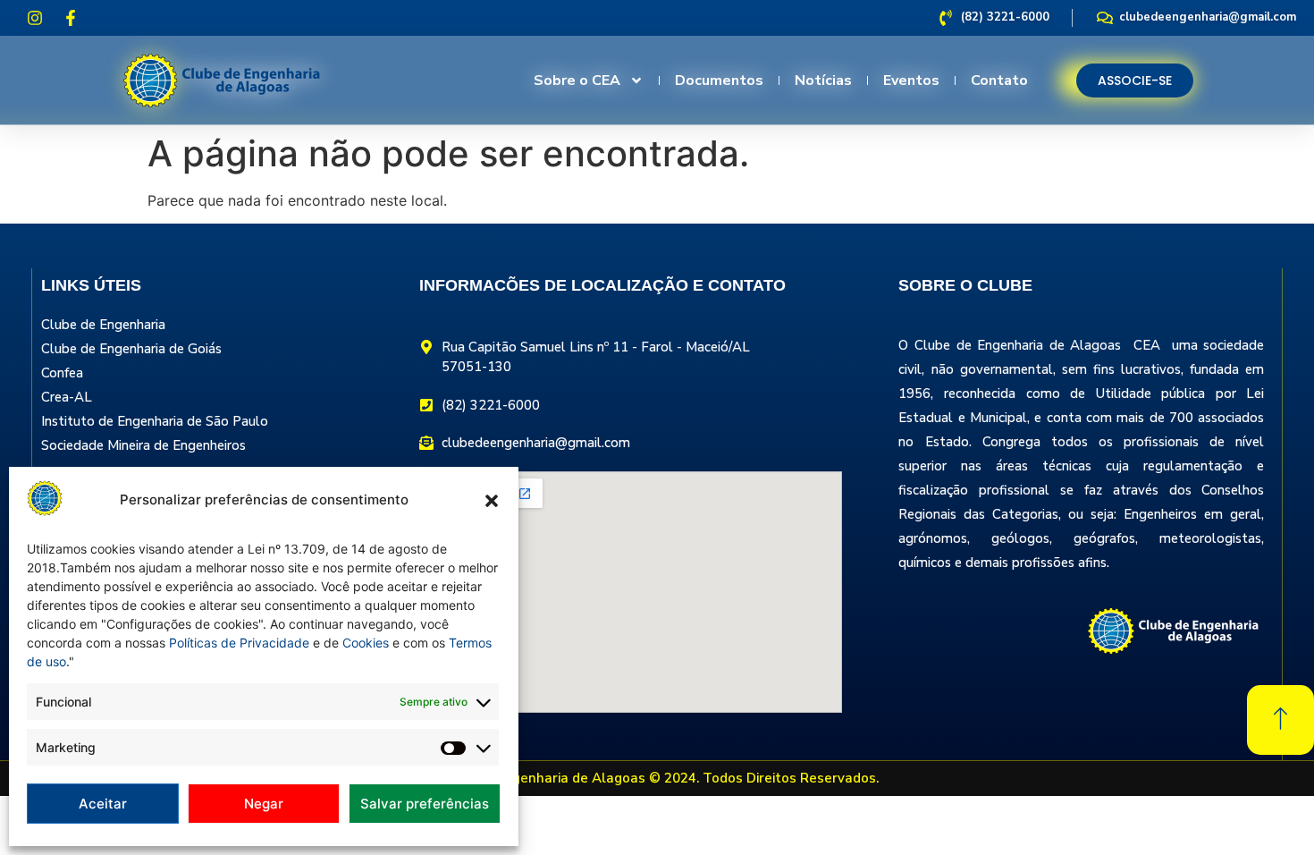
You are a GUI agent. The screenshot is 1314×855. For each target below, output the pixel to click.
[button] (492, 501)
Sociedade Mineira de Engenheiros (143, 445)
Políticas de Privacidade (239, 642)
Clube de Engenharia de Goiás (131, 349)
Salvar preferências (424, 803)
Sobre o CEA (577, 80)
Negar (263, 803)
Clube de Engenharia (103, 325)
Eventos (911, 80)
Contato (999, 80)
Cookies (365, 642)
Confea (62, 373)
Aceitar (103, 803)
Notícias (823, 80)
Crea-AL (66, 397)
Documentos (719, 80)
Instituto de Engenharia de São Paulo (154, 421)
